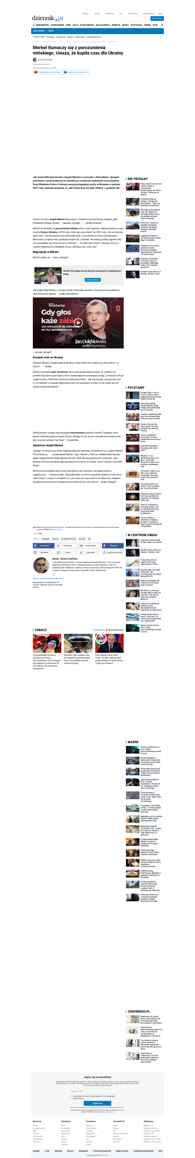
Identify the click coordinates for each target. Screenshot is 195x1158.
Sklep (160, 14)
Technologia (65, 1128)
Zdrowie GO (60, 37)
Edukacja (89, 1131)
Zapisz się (97, 1103)
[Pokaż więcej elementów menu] (162, 25)
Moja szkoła (90, 1134)
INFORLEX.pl (109, 14)
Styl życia (116, 1142)
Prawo (115, 1125)
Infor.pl (35, 1125)
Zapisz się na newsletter (77, 72)
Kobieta (89, 1125)
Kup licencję (58, 529)
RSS (160, 1151)
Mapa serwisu (122, 1151)
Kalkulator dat (149, 1125)
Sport (63, 1136)
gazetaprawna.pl (149, 14)
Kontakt (36, 1151)
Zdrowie (64, 1139)
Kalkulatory (148, 1121)
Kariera (70, 1151)
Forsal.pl (36, 1134)
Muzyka (89, 1142)
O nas (47, 1151)
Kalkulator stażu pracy (151, 1131)
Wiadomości (39, 31)
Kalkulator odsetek (150, 1136)
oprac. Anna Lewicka (45, 60)
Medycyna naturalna (120, 1134)
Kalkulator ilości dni (150, 1128)
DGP (121, 14)
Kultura (88, 1144)
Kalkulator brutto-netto (152, 1139)
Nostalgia (50, 37)
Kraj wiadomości (115, 630)
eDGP (35, 1131)
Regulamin (83, 1151)
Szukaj (158, 18)
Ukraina (45, 539)
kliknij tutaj (110, 1112)
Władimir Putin (68, 539)
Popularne (98, 630)
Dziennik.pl (65, 1121)
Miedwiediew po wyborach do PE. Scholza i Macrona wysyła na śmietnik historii (48, 584)
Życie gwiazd (90, 1136)
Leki (114, 1131)
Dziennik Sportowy (93, 37)
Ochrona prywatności (102, 1151)
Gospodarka (65, 1131)
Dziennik (35, 41)
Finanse (116, 1128)
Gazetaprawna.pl (39, 1128)
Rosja (55, 539)
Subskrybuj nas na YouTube (49, 72)
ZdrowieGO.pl (133, 14)
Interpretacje (37, 1139)
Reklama (58, 1151)
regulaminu (99, 1096)
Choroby (116, 1136)
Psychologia (117, 1139)
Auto (63, 1125)
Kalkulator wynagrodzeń (152, 1142)
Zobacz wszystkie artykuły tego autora (48, 578)
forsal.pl (97, 14)
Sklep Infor (37, 1142)
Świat (51, 31)
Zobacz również (92, 280)
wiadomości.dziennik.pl (49, 41)
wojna (82, 539)
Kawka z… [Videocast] (75, 37)
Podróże (64, 1142)
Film (87, 1139)
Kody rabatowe (91, 1128)
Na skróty (37, 1121)
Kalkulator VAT (149, 1134)
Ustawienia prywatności (143, 1151)
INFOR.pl (85, 14)
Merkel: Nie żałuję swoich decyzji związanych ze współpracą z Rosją (92, 272)
